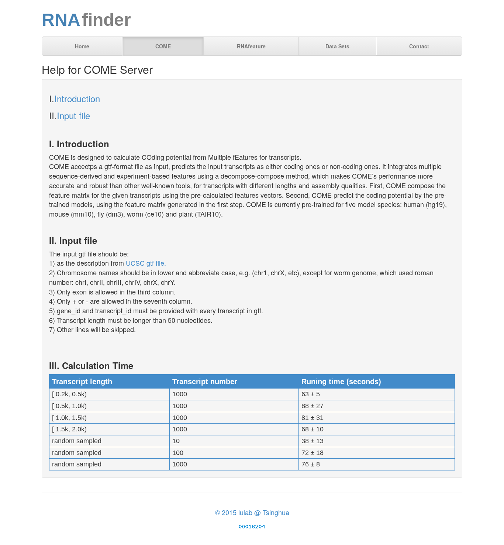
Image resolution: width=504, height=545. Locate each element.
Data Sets (337, 46)
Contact (419, 46)
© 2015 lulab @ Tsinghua (252, 512)
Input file (73, 115)
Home (82, 46)
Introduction (77, 98)
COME (163, 46)
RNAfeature (251, 46)
